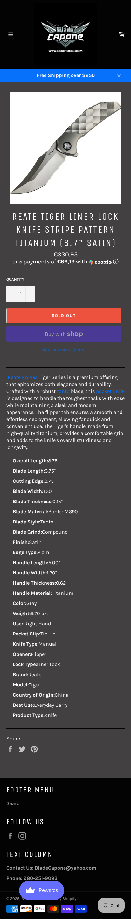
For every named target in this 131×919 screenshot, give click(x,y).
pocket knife (110, 391)
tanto (63, 391)
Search (14, 803)
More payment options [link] (63, 350)
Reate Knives (23, 377)
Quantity (15, 279)
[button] (65, 261)
